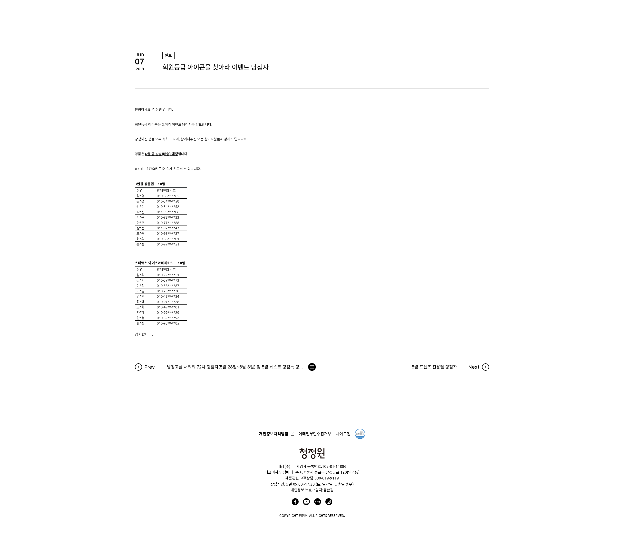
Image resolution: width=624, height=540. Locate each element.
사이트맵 (343, 433)
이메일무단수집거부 (315, 433)
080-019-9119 (326, 478)
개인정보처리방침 (273, 433)
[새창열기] (295, 501)
